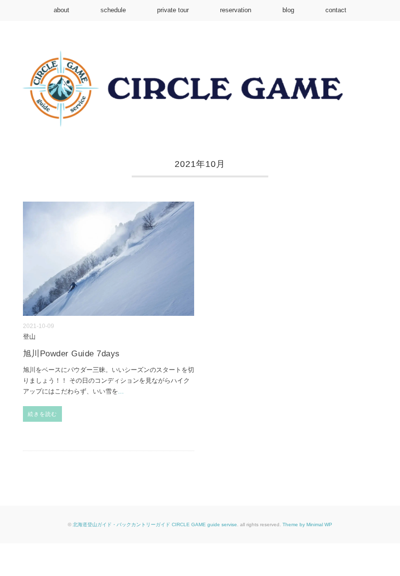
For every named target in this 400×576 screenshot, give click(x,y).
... (121, 391)
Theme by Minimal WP (307, 524)
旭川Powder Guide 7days (71, 353)
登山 (29, 336)
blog (288, 10)
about (61, 10)
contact (335, 10)
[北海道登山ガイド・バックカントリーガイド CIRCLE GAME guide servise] (200, 57)
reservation (235, 10)
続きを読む (43, 414)
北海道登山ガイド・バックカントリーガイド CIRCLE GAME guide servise (155, 524)
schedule (113, 10)
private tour (173, 10)
